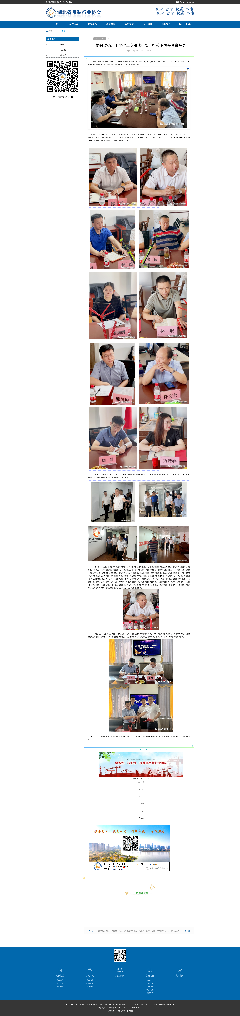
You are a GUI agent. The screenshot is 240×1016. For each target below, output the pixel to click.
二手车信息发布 (184, 24)
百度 (118, 1011)
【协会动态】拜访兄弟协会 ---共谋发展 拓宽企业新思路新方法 (120, 931)
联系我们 (166, 24)
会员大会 (150, 990)
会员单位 (150, 993)
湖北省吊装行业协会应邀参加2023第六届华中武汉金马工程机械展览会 (166, 931)
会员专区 (129, 24)
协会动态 (61, 31)
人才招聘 (147, 24)
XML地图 (135, 1008)
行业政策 (63, 50)
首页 (55, 24)
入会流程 (150, 980)
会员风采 (150, 983)
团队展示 (60, 987)
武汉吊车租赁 (126, 1011)
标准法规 (63, 55)
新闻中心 (92, 24)
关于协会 (73, 24)
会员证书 (150, 987)
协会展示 (60, 983)
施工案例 (110, 24)
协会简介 (60, 980)
